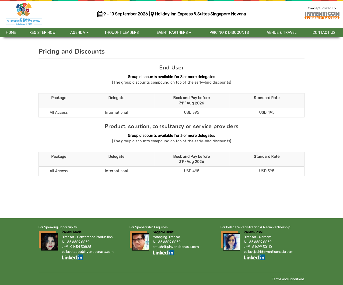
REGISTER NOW (42, 32)
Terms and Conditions (288, 279)
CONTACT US (324, 32)
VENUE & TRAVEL (282, 32)
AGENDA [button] (78, 32)
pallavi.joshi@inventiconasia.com (268, 252)
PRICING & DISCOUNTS (229, 32)
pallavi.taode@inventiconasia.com (88, 252)
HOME (11, 32)
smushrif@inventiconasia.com (176, 247)
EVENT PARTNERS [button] (173, 32)
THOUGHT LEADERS (121, 32)
